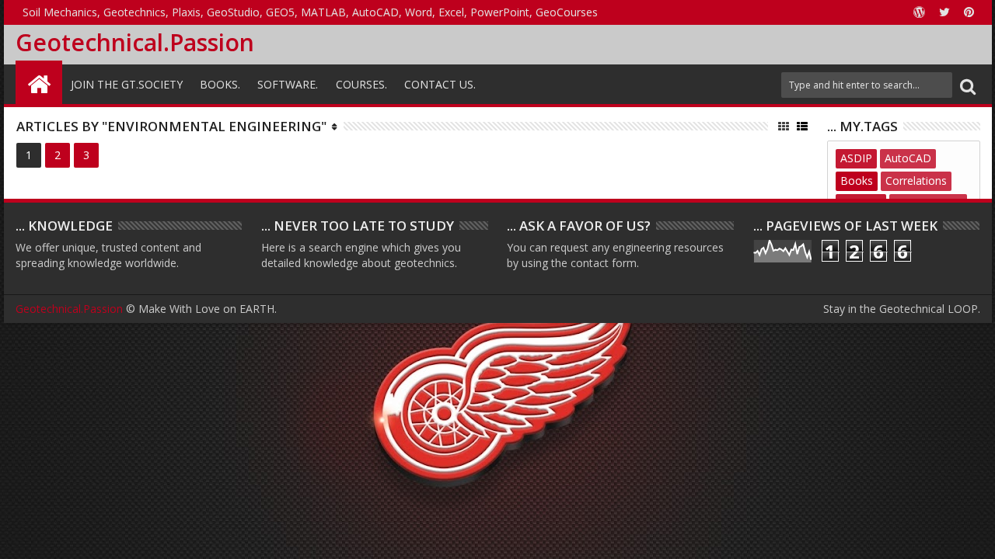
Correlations (916, 180)
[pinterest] (969, 12)
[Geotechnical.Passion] (39, 82)
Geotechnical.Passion (135, 42)
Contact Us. (440, 84)
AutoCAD (908, 158)
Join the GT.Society (127, 84)
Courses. (361, 84)
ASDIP (856, 158)
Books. (220, 84)
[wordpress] (919, 12)
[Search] (967, 85)
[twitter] (944, 12)
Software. (287, 84)
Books (856, 180)
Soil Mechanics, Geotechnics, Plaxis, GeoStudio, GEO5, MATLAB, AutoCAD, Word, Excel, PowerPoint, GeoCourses (310, 12)
